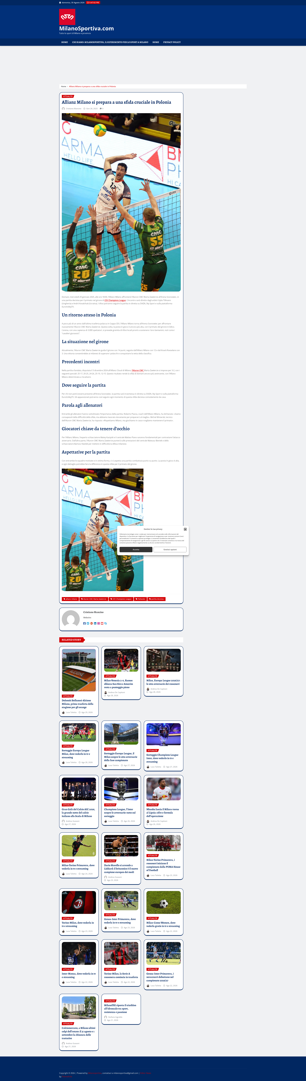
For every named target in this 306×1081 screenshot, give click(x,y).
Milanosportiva (94, 1073)
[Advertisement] (153, 64)
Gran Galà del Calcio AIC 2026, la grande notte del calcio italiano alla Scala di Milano (78, 813)
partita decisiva (157, 599)
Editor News (145, 1073)
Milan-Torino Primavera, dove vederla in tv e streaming (78, 867)
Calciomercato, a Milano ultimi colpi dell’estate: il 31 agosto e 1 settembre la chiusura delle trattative (78, 1033)
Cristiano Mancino (73, 108)
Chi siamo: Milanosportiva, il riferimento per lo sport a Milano (110, 42)
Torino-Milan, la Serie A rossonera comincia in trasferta (121, 975)
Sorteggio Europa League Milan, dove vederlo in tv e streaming (76, 754)
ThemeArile (67, 1076)
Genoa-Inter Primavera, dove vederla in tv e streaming (120, 920)
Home (64, 42)
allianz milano (71, 599)
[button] (185, 529)
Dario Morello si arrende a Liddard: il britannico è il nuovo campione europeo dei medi (121, 869)
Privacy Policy (172, 42)
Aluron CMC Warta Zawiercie (94, 599)
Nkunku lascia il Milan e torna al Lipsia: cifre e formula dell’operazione (162, 813)
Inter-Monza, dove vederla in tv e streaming (79, 975)
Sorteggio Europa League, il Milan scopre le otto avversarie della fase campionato (120, 757)
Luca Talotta (71, 712)
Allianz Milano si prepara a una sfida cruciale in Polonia (92, 86)
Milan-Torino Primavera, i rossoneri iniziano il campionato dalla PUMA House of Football (163, 865)
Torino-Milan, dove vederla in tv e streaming (78, 924)
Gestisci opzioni (170, 549)
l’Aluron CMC (138, 370)
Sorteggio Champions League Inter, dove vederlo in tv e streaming (162, 758)
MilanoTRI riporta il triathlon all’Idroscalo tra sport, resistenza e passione (120, 1008)
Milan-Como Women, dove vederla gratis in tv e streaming (163, 924)
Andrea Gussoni (72, 821)
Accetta (136, 549)
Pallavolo (141, 599)
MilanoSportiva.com (86, 28)
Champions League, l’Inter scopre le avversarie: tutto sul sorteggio (120, 813)
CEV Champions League (115, 300)
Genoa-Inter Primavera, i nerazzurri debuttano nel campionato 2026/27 (160, 977)
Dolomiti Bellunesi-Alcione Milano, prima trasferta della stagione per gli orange (77, 704)
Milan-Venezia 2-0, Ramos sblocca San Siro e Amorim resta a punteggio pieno (118, 684)
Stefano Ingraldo (115, 1017)
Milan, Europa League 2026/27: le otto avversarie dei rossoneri (163, 682)
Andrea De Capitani (116, 692)
